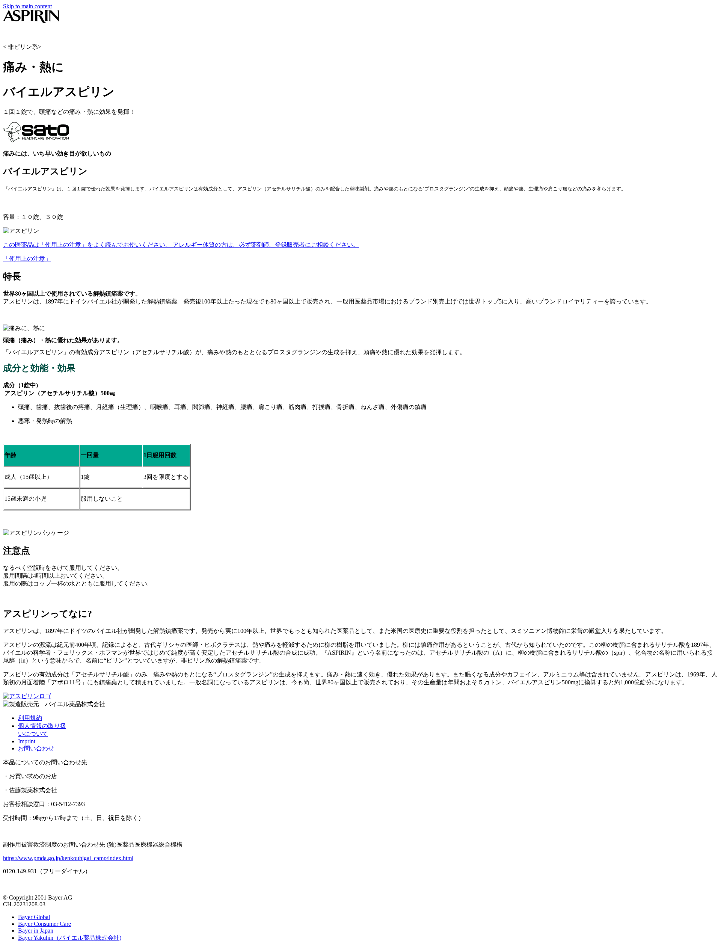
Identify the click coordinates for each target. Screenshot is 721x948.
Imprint (26, 741)
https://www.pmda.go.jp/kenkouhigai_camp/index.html (68, 858)
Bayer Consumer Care (44, 924)
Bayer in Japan (35, 930)
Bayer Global (34, 917)
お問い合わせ (36, 748)
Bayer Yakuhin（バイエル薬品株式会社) (69, 937)
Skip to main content (27, 6)
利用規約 (30, 718)
